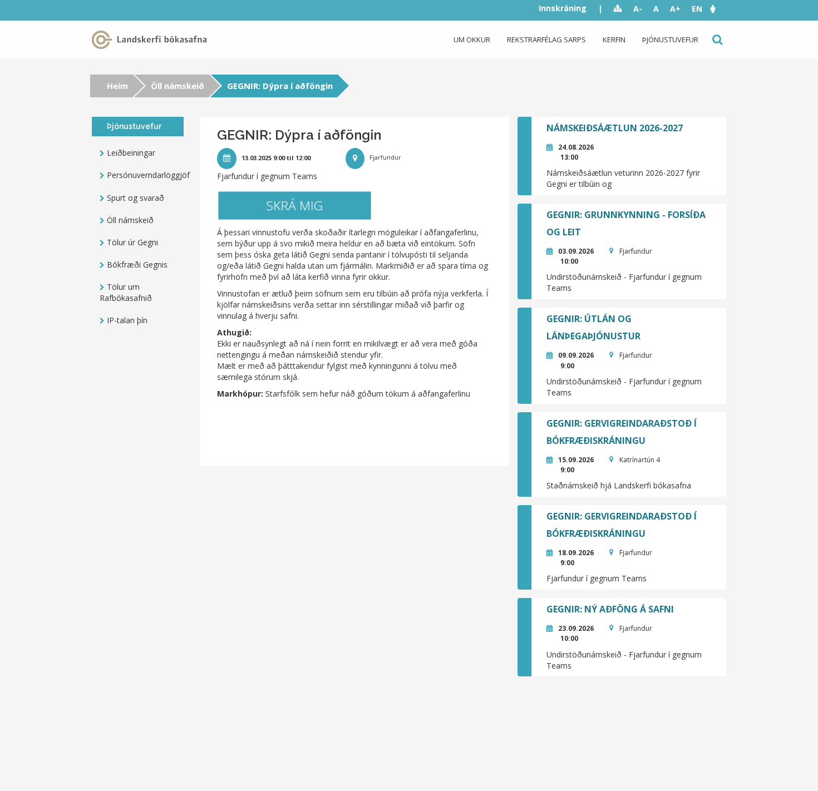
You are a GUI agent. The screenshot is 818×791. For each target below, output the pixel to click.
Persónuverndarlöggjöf (145, 175)
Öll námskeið (177, 85)
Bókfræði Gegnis (137, 264)
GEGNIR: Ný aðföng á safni (610, 609)
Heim (117, 85)
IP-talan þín (127, 320)
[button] (718, 8)
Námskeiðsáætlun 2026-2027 (614, 128)
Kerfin (614, 39)
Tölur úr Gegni (132, 242)
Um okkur (472, 39)
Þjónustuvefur (670, 39)
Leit (716, 39)
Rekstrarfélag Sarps (546, 39)
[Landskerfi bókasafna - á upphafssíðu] (151, 39)
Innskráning (563, 8)
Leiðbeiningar (131, 152)
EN (697, 8)
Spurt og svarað (135, 197)
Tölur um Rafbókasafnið (126, 292)
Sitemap (618, 8)
